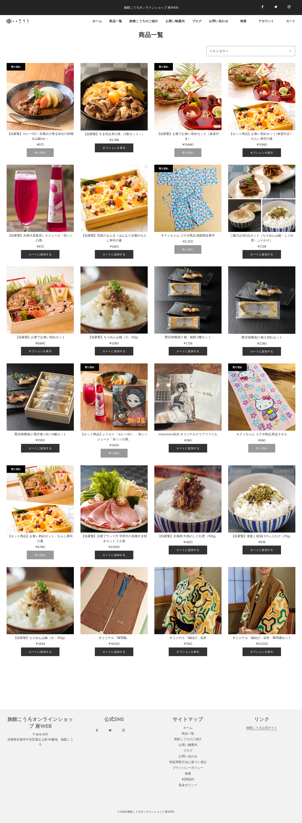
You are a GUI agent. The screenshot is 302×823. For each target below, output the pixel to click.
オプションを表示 (114, 147)
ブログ (197, 21)
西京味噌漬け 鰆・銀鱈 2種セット (188, 337)
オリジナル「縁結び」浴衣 (187, 638)
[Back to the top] (293, 808)
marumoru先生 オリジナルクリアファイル (188, 434)
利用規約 (188, 779)
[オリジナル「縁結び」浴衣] (188, 600)
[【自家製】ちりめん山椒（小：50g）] (114, 300)
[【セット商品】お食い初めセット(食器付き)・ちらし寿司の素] (261, 96)
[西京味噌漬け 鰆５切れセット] (261, 300)
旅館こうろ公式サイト (261, 728)
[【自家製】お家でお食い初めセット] (40, 300)
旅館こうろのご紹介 (143, 21)
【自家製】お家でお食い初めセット (40, 337)
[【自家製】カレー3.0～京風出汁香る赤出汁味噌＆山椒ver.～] (40, 96)
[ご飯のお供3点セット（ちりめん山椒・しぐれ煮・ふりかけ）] (261, 198)
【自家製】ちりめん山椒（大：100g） (40, 638)
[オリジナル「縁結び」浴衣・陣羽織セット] (261, 600)
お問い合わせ (218, 21)
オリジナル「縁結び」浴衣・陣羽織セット (261, 638)
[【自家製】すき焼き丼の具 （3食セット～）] (114, 96)
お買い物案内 (175, 21)
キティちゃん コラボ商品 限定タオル (261, 434)
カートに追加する (40, 254)
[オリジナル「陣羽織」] (114, 600)
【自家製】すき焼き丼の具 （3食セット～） (114, 134)
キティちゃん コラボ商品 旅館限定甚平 (188, 235)
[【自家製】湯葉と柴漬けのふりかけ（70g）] (261, 499)
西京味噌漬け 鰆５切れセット (261, 337)
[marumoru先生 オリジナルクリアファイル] (188, 397)
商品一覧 (115, 21)
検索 (188, 773)
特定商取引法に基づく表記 (187, 762)
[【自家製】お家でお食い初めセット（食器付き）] (188, 96)
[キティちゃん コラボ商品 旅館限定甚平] (188, 198)
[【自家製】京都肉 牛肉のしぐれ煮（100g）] (188, 499)
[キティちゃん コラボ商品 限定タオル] (261, 397)
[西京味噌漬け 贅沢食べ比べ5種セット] (40, 397)
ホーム (97, 21)
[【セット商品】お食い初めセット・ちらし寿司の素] (40, 499)
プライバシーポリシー (187, 768)
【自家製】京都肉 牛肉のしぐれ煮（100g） (188, 536)
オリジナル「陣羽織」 (114, 638)
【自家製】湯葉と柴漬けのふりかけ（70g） (261, 536)
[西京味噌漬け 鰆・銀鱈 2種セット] (188, 300)
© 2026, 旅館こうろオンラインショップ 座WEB (145, 811)
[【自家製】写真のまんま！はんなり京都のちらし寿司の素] (114, 198)
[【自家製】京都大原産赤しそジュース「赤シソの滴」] (40, 198)
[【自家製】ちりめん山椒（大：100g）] (40, 600)
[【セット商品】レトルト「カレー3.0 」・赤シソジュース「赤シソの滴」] (114, 397)
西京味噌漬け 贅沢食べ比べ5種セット (40, 434)
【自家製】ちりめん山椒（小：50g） (114, 337)
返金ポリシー (188, 785)
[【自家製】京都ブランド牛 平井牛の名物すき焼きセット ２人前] (114, 499)
